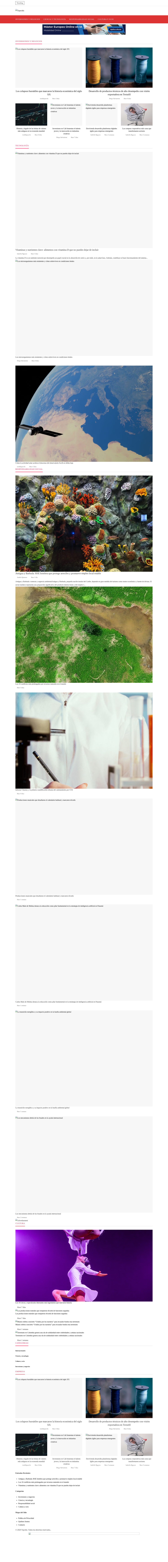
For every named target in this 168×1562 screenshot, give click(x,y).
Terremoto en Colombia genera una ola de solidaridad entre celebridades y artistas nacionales (48, 1336)
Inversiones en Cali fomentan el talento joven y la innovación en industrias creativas (66, 131)
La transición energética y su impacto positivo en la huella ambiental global (42, 1108)
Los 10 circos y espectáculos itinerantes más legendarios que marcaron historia (43, 1303)
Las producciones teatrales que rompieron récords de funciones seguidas (41, 1314)
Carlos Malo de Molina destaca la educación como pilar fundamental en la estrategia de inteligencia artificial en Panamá (58, 1002)
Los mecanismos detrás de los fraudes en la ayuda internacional (38, 1214)
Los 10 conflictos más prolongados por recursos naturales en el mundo (40, 684)
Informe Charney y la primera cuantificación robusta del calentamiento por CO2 (44, 790)
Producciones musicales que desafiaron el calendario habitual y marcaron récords (44, 896)
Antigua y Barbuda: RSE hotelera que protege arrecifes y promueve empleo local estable (58, 573)
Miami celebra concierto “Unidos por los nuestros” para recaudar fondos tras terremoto (46, 1325)
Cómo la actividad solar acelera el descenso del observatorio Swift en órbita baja (44, 463)
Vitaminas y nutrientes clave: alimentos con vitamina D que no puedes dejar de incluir (57, 249)
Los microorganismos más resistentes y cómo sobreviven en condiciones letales (43, 357)
